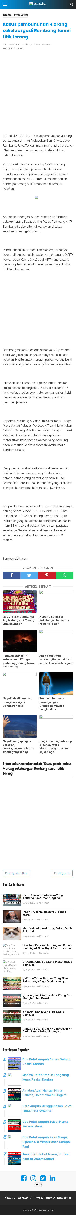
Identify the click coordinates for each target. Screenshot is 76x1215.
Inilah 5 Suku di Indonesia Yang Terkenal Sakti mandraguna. (43, 897)
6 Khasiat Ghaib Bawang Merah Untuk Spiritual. (47, 963)
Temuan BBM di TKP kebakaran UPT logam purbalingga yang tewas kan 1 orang (19, 661)
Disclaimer (64, 1197)
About (9, 1197)
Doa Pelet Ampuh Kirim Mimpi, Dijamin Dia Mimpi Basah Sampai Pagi (46, 1142)
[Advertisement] (38, 92)
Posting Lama (62, 873)
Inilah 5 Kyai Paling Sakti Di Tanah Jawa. (44, 913)
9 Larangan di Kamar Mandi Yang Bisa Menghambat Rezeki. (47, 997)
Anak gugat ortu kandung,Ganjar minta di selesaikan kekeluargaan (56, 659)
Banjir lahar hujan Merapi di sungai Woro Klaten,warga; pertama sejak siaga (55, 747)
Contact (23, 1197)
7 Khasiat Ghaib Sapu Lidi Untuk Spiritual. (43, 1013)
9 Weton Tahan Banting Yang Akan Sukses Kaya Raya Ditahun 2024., (45, 980)
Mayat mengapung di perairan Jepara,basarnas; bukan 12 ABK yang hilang (18, 747)
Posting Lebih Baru (16, 873)
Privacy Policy (43, 1197)
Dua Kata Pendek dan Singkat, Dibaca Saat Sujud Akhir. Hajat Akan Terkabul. (47, 947)
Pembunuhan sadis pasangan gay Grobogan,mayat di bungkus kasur (52, 704)
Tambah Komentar (13, 48)
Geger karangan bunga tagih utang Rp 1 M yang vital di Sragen (18, 620)
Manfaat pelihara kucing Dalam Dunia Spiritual (47, 930)
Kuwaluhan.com (46, 1210)
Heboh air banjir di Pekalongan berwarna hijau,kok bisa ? (54, 620)
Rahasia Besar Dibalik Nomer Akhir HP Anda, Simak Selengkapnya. (47, 1030)
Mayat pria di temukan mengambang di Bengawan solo (17, 702)
